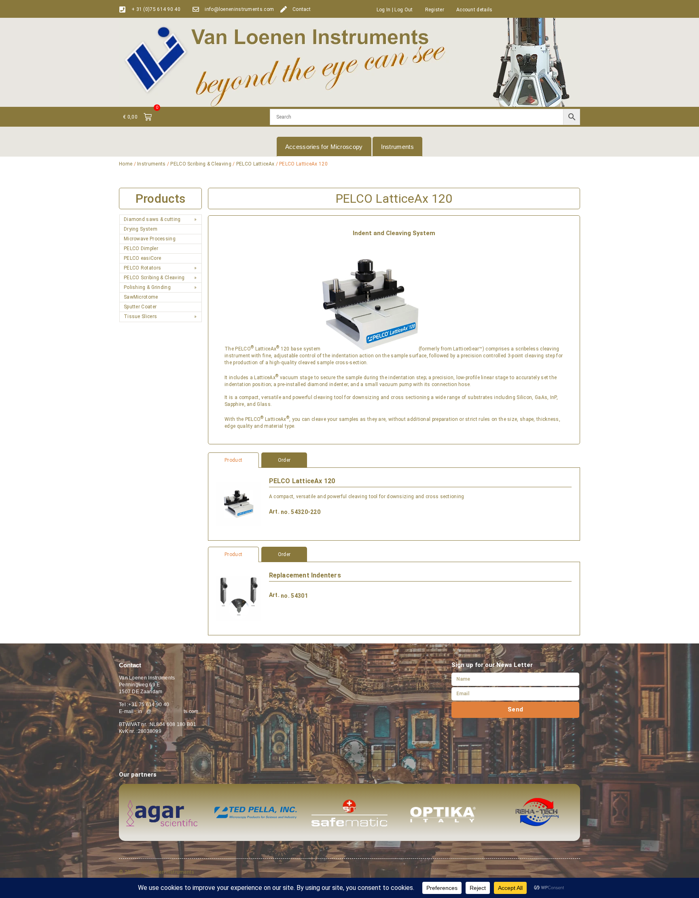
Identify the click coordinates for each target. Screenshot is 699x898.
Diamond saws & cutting (152, 219)
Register (434, 10)
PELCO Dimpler (141, 248)
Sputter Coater (140, 307)
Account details (474, 10)
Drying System (140, 229)
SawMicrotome (141, 297)
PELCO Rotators (142, 268)
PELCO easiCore (142, 258)
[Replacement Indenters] (238, 598)
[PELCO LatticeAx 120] (238, 504)
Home (125, 164)
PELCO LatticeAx (255, 164)
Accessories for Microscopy (324, 146)
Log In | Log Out (395, 10)
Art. (274, 511)
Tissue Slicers (140, 316)
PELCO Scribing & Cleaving (200, 164)
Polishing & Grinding (147, 287)
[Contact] (283, 9)
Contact (301, 9)
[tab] (394, 460)
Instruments (397, 146)
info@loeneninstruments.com (239, 9)
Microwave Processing (150, 239)
